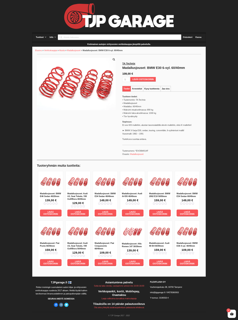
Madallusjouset (73, 50)
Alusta (62, 50)
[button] (113, 59)
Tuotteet (40, 37)
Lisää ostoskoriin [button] (50, 213)
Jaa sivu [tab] (166, 88)
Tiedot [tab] (127, 88)
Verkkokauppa (50, 50)
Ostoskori (187, 37)
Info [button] (51, 37)
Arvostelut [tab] (137, 88)
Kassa (198, 37)
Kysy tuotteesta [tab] (151, 88)
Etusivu (38, 50)
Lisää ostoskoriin (143, 79)
